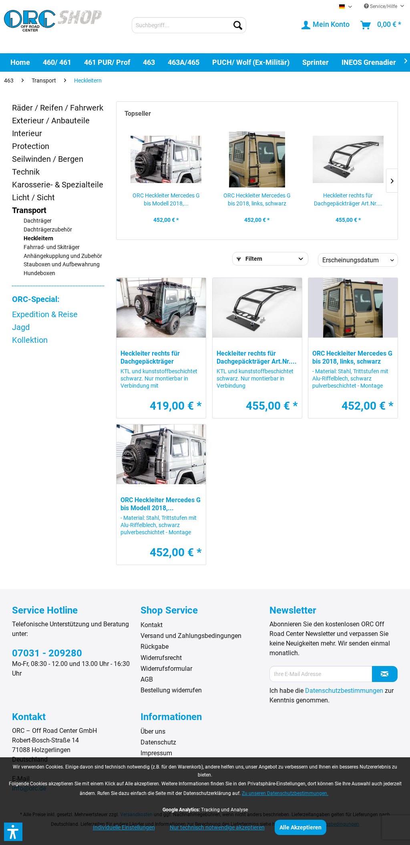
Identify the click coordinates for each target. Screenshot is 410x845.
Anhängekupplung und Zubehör (63, 256)
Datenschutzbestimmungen (344, 690)
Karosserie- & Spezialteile (57, 184)
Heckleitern (38, 238)
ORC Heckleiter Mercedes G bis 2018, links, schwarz (257, 199)
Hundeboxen (39, 273)
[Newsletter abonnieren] (385, 674)
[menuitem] (189, 25)
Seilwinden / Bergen (47, 159)
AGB (147, 679)
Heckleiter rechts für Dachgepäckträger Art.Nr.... (348, 199)
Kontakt (152, 625)
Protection (30, 146)
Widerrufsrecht (161, 658)
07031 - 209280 (47, 653)
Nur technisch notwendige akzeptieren (217, 827)
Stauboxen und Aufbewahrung (62, 264)
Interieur (27, 133)
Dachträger (38, 220)
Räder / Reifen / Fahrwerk (57, 108)
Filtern (253, 259)
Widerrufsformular (166, 668)
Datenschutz (158, 742)
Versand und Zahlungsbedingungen (191, 636)
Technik (26, 172)
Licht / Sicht (33, 197)
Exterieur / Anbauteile (51, 120)
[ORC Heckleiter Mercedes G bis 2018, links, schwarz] (256, 159)
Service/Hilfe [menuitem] (383, 6)
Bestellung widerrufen (171, 690)
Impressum (156, 753)
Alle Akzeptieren (300, 827)
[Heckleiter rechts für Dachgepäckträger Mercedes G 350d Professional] (161, 308)
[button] (13, 832)
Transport (29, 210)
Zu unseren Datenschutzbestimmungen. (285, 793)
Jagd (21, 327)
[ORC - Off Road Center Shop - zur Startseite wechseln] (53, 26)
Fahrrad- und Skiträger (52, 247)
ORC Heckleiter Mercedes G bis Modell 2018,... (166, 199)
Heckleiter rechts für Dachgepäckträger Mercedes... (150, 358)
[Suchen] (237, 25)
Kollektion (30, 340)
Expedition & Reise (45, 314)
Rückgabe (155, 646)
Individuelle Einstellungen (124, 827)
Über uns (153, 731)
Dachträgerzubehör (48, 229)
